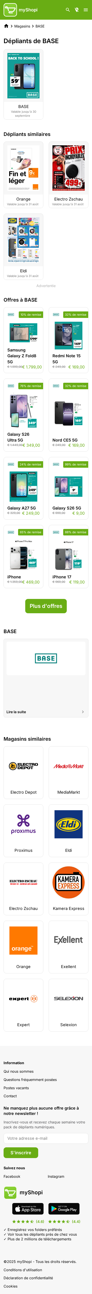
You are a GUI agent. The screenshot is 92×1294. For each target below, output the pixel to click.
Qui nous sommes (18, 1071)
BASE (40, 26)
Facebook (12, 1176)
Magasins (22, 26)
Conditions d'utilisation (23, 1270)
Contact (10, 1096)
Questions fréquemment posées (30, 1079)
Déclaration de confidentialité (28, 1278)
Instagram (56, 1176)
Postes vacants (16, 1088)
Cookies (10, 1286)
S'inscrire (20, 1152)
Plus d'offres (46, 606)
